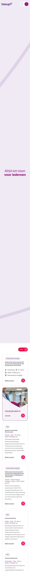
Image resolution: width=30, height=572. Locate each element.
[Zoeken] (22, 4)
